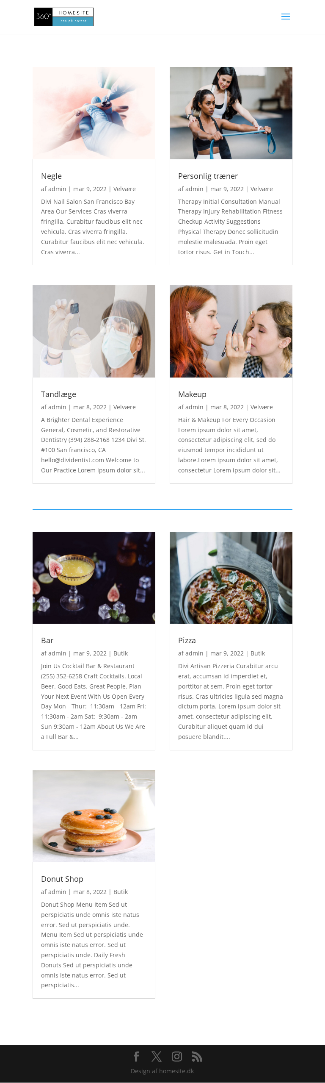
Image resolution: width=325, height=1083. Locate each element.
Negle (51, 176)
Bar (47, 640)
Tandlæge (58, 394)
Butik (120, 653)
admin (57, 189)
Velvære (124, 189)
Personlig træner (208, 176)
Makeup (192, 394)
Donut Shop (62, 879)
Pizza (187, 640)
